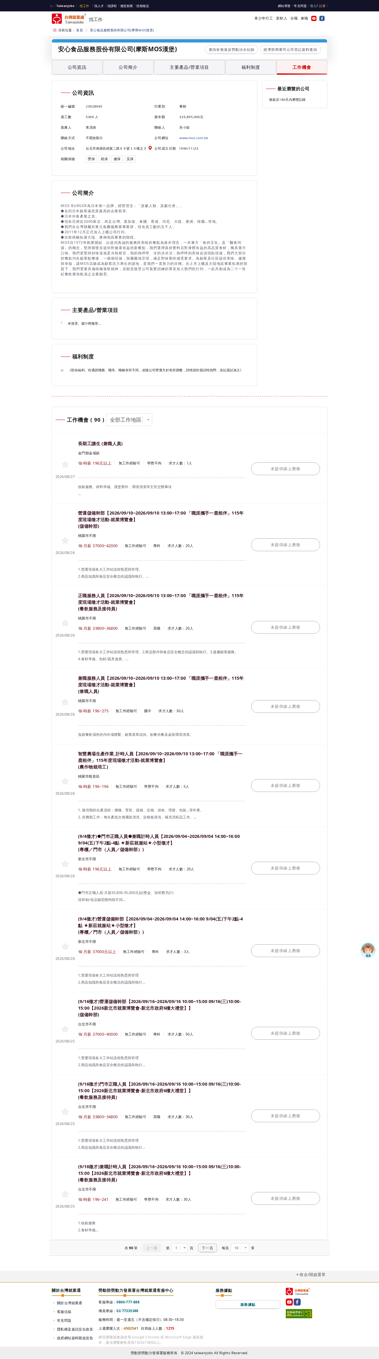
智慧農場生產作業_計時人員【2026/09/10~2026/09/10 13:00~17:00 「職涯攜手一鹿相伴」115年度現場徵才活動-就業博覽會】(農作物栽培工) (160, 760)
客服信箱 (64, 1311)
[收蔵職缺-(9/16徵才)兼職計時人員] (65, 1194)
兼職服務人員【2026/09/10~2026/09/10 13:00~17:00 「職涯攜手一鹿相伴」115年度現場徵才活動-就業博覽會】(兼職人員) (161, 684)
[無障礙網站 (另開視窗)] (299, 1313)
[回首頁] (298, 1291)
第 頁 (179, 1248)
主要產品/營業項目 (189, 67)
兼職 (304, 18)
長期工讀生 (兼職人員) (100, 443)
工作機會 (302, 67)
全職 (294, 18)
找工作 (84, 6)
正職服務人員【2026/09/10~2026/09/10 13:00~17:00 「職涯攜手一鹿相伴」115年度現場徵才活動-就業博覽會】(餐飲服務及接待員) (161, 602)
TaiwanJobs (65, 6)
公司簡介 (128, 67)
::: (51, 6)
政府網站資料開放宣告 (75, 1338)
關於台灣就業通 (69, 1303)
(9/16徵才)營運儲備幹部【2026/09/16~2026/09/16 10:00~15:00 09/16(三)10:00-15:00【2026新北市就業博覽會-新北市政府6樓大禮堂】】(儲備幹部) (159, 1007)
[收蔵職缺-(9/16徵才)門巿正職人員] (65, 1112)
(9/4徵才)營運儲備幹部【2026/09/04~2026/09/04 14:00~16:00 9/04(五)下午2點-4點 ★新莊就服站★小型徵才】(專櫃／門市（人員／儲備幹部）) (160, 925)
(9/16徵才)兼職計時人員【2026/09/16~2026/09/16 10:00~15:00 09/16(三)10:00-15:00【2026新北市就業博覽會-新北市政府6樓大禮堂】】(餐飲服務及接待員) (159, 1173)
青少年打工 (263, 18)
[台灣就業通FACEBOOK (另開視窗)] (321, 18)
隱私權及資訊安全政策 (75, 1329)
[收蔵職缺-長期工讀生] (65, 464)
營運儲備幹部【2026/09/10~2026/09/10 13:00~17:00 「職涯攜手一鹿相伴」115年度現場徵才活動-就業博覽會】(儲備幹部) (161, 519)
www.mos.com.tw (193, 138)
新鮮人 (282, 18)
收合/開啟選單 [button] (312, 1274)
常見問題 (300, 6)
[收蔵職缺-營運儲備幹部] (65, 540)
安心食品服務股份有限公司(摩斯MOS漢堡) (122, 30)
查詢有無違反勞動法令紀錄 (232, 49)
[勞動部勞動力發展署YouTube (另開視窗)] (312, 18)
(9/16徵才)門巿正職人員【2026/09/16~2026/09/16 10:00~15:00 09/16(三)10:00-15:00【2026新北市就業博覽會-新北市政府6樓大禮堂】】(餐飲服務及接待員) (159, 1090)
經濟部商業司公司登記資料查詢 (290, 49)
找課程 (112, 6)
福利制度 (250, 67)
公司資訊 (77, 67)
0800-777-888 (127, 1302)
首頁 (79, 30)
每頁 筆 (238, 1248)
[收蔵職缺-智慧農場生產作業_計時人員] (65, 781)
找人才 (99, 6)
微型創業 (126, 6)
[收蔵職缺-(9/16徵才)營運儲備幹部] (65, 1029)
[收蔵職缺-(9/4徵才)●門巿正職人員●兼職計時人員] (65, 864)
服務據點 (248, 1304)
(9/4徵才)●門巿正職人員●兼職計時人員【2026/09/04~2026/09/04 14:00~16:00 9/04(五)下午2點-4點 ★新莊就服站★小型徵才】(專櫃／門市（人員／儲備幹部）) (159, 842)
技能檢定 (142, 6)
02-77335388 (127, 1310)
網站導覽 (284, 6)
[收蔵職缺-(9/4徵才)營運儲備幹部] (65, 946)
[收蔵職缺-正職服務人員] (65, 623)
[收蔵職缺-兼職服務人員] (65, 702)
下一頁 (207, 1248)
